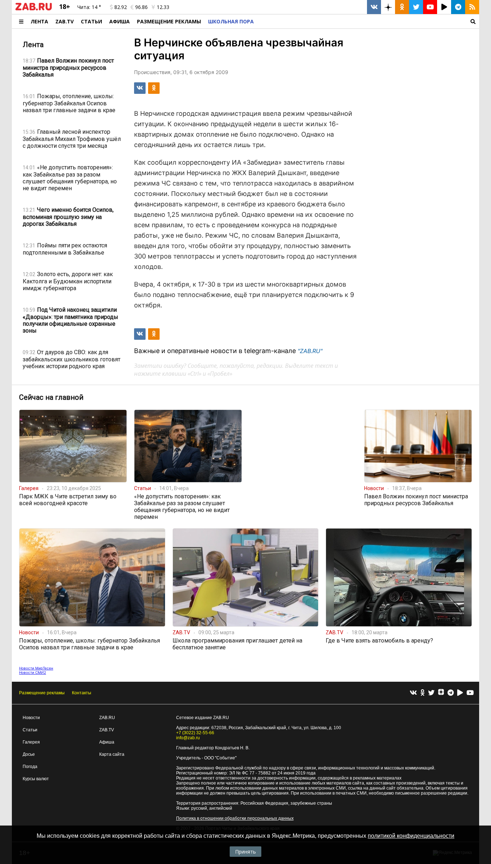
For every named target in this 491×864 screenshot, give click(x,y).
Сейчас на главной (51, 397)
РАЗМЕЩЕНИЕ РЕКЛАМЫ (169, 21)
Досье (29, 754)
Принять (245, 851)
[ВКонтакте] (413, 693)
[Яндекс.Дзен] (441, 692)
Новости (31, 717)
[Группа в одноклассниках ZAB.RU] (402, 7)
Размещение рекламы (42, 692)
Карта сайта (111, 754)
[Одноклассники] (422, 693)
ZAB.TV (64, 21)
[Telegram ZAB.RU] (458, 7)
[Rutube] (460, 693)
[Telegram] (450, 693)
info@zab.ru (188, 737)
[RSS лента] (472, 7)
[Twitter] (431, 693)
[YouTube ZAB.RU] (430, 7)
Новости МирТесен (36, 668)
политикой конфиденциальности (411, 836)
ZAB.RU (107, 717)
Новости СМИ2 (32, 672)
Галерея (31, 742)
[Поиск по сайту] (368, 21)
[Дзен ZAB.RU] (388, 7)
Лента (39, 21)
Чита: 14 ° (89, 7)
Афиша (119, 21)
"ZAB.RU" (310, 351)
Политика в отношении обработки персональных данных (235, 818)
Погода (30, 766)
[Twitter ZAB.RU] (416, 7)
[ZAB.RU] (33, 9)
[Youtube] (470, 693)
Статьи (91, 21)
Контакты (81, 692)
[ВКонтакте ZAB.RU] (374, 7)
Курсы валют (36, 778)
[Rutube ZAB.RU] (444, 7)
